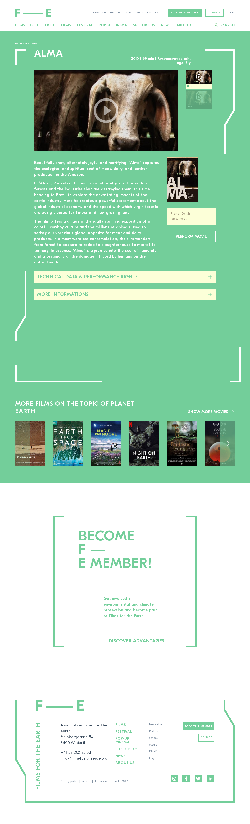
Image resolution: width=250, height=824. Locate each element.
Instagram (174, 778)
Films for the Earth (34, 25)
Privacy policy (69, 781)
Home (18, 43)
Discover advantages (136, 641)
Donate (215, 12)
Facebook (186, 778)
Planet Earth (180, 213)
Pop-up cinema (113, 25)
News (166, 25)
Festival (85, 25)
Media (140, 12)
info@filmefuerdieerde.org (84, 758)
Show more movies (208, 412)
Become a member (185, 12)
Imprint (86, 781)
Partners (115, 12)
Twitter (198, 778)
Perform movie (191, 236)
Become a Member (198, 726)
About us (186, 25)
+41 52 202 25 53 (76, 752)
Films (66, 25)
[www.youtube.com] (106, 110)
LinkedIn (210, 778)
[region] (201, 110)
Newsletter (100, 12)
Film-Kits (152, 12)
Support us (144, 25)
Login (152, 758)
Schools (128, 12)
